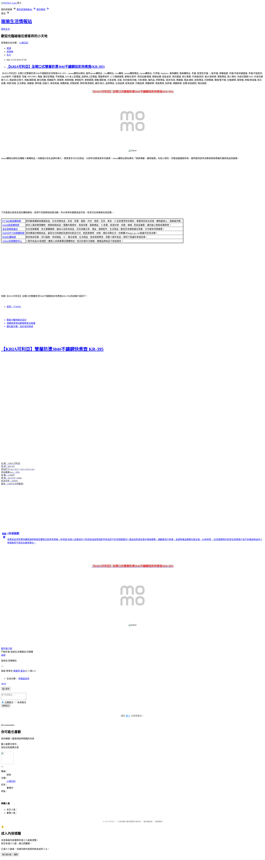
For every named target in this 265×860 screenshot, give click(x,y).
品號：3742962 (14, 306)
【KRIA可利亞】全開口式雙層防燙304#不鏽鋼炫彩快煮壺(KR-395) (56, 66)
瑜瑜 (3, 655)
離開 (16, 855)
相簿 (9, 48)
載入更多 (5, 689)
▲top (3, 683)
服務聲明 (158, 821)
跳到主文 (5, 29)
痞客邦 (16, 671)
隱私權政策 (148, 821)
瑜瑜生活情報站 (16, 21)
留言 (22, 671)
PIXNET (112, 821)
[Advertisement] (132, 183)
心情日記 (23, 43)
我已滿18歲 (6, 855)
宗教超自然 (23, 678)
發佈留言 (5, 706)
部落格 (10, 51)
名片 (9, 55)
